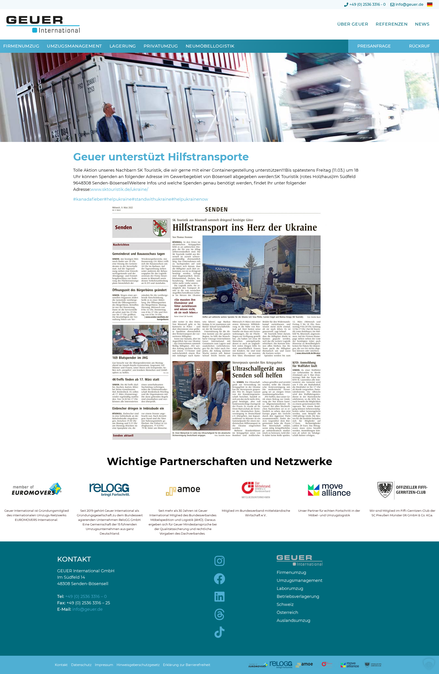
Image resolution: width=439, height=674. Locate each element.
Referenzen (391, 24)
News (422, 24)
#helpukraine (118, 199)
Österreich (287, 612)
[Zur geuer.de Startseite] (43, 24)
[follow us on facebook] (219, 578)
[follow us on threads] (219, 614)
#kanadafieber (88, 199)
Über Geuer (352, 24)
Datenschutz (81, 665)
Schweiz (285, 604)
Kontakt (61, 665)
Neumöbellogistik (210, 46)
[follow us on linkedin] (219, 596)
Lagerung (123, 46)
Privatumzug (161, 46)
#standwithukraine (151, 199)
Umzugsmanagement (74, 46)
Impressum (104, 665)
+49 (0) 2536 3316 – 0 (86, 596)
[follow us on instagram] (219, 561)
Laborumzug (290, 588)
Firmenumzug (21, 46)
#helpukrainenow (189, 199)
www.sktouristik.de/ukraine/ (119, 189)
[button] (429, 664)
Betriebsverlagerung (298, 596)
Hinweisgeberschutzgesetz (138, 665)
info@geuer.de (87, 609)
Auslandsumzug (293, 620)
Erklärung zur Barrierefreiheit (186, 665)
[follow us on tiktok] (219, 632)
